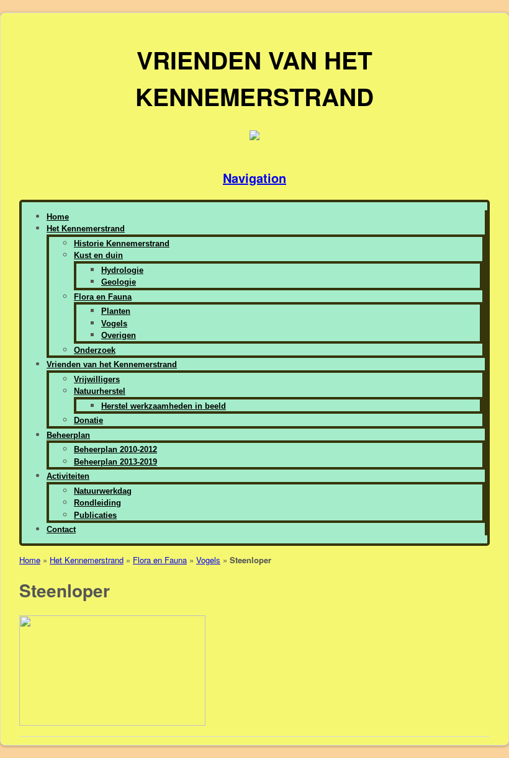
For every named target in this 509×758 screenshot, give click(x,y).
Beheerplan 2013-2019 (115, 461)
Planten (115, 311)
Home (58, 216)
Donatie (88, 420)
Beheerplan (68, 435)
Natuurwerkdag (103, 491)
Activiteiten (68, 476)
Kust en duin (98, 255)
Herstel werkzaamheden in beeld (163, 406)
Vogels (114, 323)
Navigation (254, 178)
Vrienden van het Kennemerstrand (112, 364)
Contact (61, 529)
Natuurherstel (99, 391)
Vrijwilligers (97, 379)
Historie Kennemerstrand (121, 243)
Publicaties (95, 515)
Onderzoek (94, 350)
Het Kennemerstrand (86, 228)
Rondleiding (97, 502)
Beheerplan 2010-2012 (115, 449)
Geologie (118, 282)
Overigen (118, 335)
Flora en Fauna (103, 296)
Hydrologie (122, 270)
